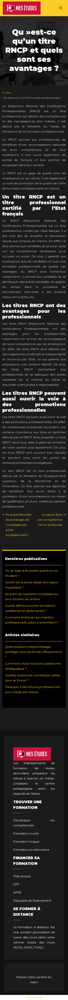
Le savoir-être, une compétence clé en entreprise (49, 520)
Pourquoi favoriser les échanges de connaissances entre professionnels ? (19, 525)
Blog (8, 92)
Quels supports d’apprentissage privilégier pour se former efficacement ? (33, 652)
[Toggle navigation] (60, 8)
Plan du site (34, 997)
